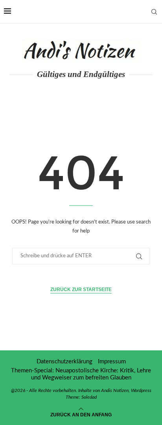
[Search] (154, 11)
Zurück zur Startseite (81, 289)
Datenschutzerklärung (64, 362)
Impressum (112, 362)
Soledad (89, 397)
